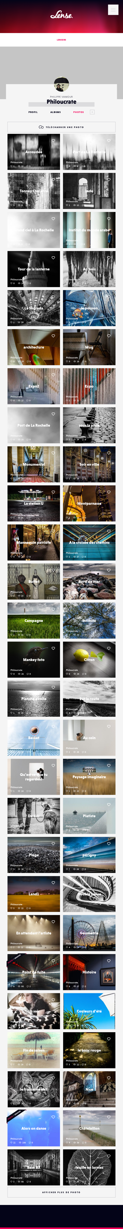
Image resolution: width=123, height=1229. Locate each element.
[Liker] (53, 140)
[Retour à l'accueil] (61, 14)
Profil (33, 112)
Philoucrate (16, 162)
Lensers (61, 40)
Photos (78, 112)
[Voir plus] (89, 112)
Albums (55, 112)
